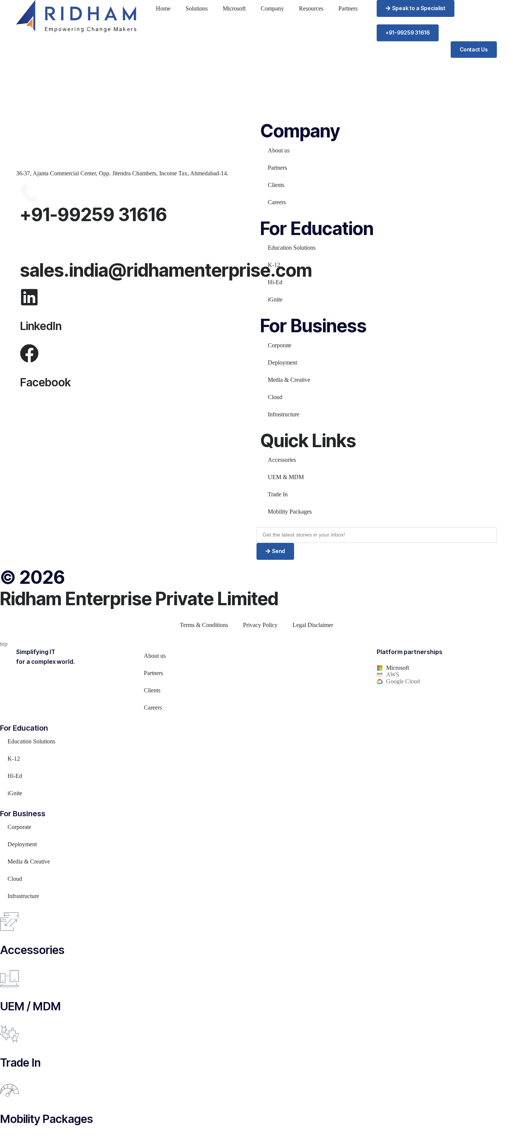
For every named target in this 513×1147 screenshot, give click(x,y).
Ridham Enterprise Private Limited (139, 599)
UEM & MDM (286, 477)
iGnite (275, 299)
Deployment (282, 362)
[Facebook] (29, 353)
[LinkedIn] (29, 297)
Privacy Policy (260, 625)
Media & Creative (289, 380)
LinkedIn (41, 326)
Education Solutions (291, 247)
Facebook (45, 382)
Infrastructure (283, 414)
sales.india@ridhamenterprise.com (166, 270)
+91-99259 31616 (93, 214)
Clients (276, 185)
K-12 (274, 265)
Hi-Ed (275, 282)
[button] (415, 8)
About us (279, 150)
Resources (311, 8)
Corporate (279, 345)
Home (163, 8)
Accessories (282, 460)
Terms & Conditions (204, 625)
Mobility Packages (290, 511)
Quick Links (308, 441)
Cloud (275, 397)
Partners (348, 8)
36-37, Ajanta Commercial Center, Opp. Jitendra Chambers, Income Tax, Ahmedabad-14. (122, 173)
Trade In (278, 494)
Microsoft (234, 8)
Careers (277, 202)
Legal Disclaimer (313, 625)
